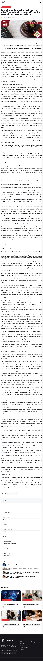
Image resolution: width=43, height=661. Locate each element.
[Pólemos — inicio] (5, 2)
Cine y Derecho (5, 524)
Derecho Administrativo (7, 541)
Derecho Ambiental (6, 548)
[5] (27, 223)
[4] (2, 455)
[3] (8, 203)
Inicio (21, 641)
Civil (3, 526)
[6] (22, 318)
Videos (21, 645)
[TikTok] (15, 653)
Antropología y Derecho (7, 512)
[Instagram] (7, 653)
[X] (5, 653)
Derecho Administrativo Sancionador (9, 543)
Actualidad (4, 510)
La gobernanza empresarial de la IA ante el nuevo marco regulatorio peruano (20, 564)
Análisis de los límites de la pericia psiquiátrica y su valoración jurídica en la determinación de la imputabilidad (20, 577)
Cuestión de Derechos (7, 538)
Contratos (4, 536)
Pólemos (5, 17)
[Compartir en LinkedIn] (13, 493)
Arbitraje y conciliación (7, 514)
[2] (2, 442)
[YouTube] (12, 653)
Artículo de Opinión (6, 517)
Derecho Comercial (6, 553)
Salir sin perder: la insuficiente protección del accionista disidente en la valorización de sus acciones (23, 569)
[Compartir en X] (11, 493)
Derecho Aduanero (6, 546)
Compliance (5, 531)
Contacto (22, 649)
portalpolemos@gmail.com (36, 642)
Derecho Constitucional (7, 555)
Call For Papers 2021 (6, 522)
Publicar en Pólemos (24, 647)
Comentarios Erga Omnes (7, 529)
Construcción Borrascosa (7, 534)
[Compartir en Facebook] (8, 493)
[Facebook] (2, 653)
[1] (35, 98)
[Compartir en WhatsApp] (16, 493)
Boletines (4, 519)
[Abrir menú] (40, 2)
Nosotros (22, 643)
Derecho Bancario (6, 550)
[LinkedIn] (10, 653)
